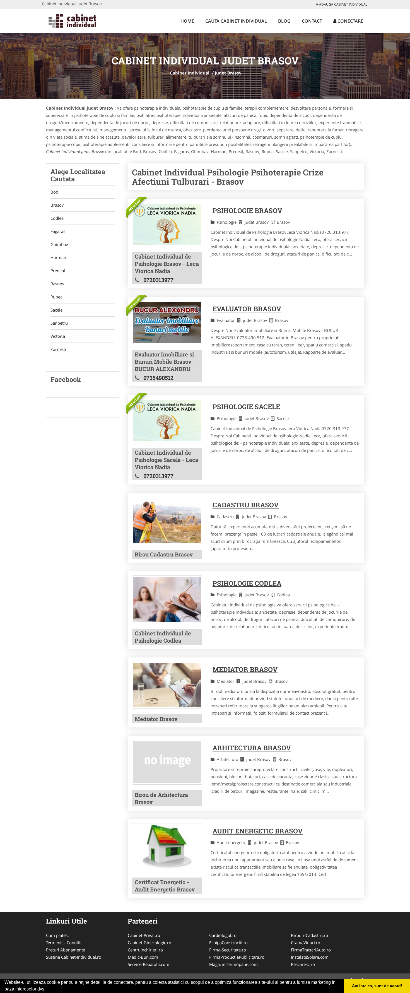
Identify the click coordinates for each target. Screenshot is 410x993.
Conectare (349, 21)
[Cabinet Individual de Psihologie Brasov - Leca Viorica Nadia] (167, 224)
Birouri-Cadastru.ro (309, 935)
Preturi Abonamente (65, 950)
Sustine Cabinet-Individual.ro (73, 957)
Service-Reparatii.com (148, 964)
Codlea (57, 218)
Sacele (56, 310)
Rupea (56, 297)
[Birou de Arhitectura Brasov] (167, 762)
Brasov (57, 205)
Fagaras (57, 231)
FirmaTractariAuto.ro (311, 950)
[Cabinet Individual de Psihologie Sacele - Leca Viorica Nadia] (167, 420)
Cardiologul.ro (223, 935)
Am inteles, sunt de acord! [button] (377, 986)
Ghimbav (59, 244)
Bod (54, 192)
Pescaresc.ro (303, 964)
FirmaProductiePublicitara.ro (236, 957)
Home (187, 21)
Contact (312, 21)
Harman (58, 257)
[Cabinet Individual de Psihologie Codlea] (167, 599)
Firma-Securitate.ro (227, 950)
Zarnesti (58, 349)
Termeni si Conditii (63, 942)
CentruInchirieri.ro (145, 950)
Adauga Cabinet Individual (342, 4)
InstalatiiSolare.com (310, 957)
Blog (284, 21)
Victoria (57, 336)
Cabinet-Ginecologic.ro (149, 942)
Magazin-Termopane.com (233, 964)
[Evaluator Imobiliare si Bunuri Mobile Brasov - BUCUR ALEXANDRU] (167, 322)
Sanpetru (59, 323)
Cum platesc (57, 935)
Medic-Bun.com (143, 957)
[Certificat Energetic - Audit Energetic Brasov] (167, 847)
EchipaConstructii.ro (228, 942)
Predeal (57, 270)
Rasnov (57, 283)
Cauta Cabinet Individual (236, 21)
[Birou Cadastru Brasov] (167, 520)
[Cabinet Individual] (78, 20)
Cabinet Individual (189, 73)
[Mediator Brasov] (167, 685)
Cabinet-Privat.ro (144, 935)
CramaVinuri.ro (305, 942)
